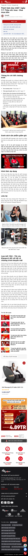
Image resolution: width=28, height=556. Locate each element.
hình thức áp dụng (8, 29)
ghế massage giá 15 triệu (8, 530)
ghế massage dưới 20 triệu (8, 533)
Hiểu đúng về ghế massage (10, 356)
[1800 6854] (25, 553)
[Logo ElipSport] (7, 1)
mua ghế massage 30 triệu (8, 536)
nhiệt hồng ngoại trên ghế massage (11, 549)
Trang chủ (3, 5)
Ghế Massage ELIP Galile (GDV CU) (12, 387)
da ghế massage (6, 546)
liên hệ (5, 31)
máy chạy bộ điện (6, 525)
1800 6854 (4, 489)
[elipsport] (5, 510)
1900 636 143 (18, 489)
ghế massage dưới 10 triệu (8, 527)
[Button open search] (23, 2)
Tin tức (9, 5)
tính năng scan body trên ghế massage (11, 544)
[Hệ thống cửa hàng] (25, 545)
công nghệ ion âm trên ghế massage (11, 541)
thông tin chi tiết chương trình (12, 24)
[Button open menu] (2, 2)
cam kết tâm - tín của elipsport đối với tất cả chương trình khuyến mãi (13, 33)
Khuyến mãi (15, 5)
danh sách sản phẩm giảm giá (11, 27)
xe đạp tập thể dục (17, 525)
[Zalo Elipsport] (25, 549)
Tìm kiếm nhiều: (5, 522)
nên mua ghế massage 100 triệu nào (11, 538)
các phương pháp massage (18, 546)
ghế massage (13, 522)
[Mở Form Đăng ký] (24, 540)
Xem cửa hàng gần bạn (15, 440)
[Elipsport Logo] (14, 471)
